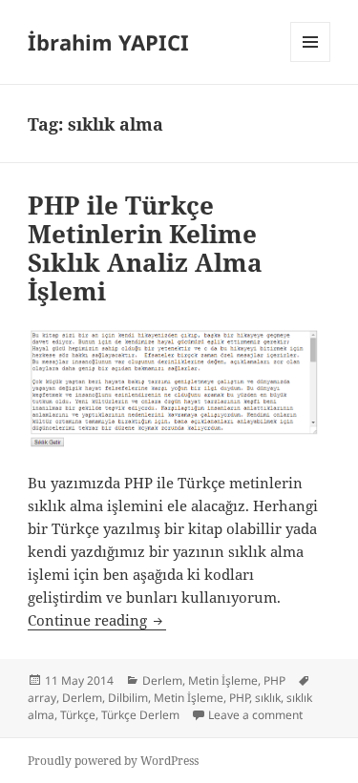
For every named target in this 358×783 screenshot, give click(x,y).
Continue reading (97, 619)
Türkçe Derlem (140, 715)
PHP (274, 680)
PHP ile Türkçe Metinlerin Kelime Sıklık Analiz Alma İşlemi (145, 248)
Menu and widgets (310, 61)
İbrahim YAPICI (108, 42)
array (42, 698)
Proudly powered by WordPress (113, 760)
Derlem (162, 680)
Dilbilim (128, 698)
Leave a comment (255, 715)
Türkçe (77, 715)
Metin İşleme (223, 680)
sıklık (268, 698)
